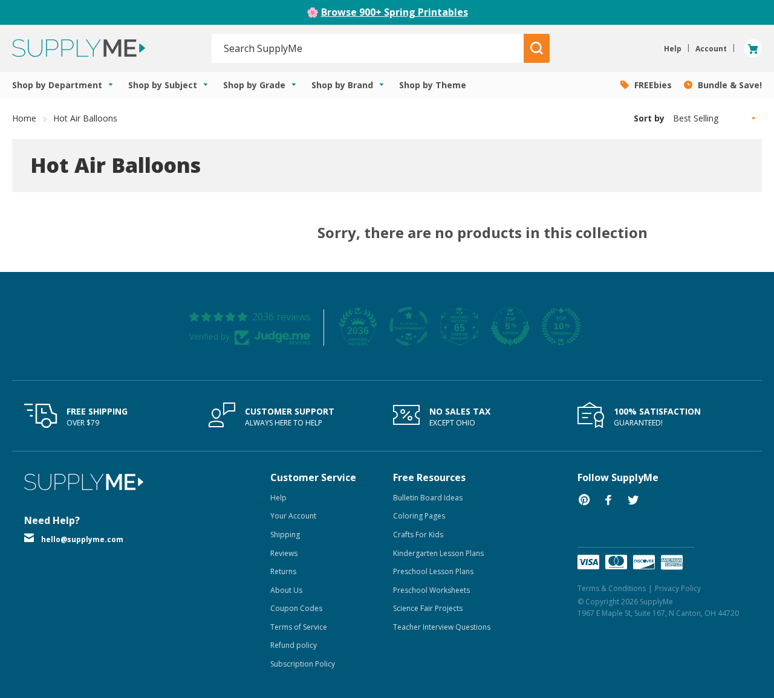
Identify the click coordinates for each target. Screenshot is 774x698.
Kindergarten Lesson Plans (438, 553)
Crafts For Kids (418, 534)
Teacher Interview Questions (441, 627)
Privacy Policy (678, 588)
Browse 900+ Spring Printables (394, 12)
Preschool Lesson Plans (433, 571)
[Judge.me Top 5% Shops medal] (510, 326)
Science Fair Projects (428, 608)
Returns (283, 571)
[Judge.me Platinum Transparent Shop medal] (408, 326)
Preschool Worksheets (431, 590)
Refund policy (293, 645)
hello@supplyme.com (82, 539)
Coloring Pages (419, 516)
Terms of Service (298, 627)
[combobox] (368, 48)
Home (24, 118)
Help (278, 498)
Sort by (649, 118)
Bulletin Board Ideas (428, 498)
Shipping (285, 534)
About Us (286, 590)
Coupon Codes (296, 608)
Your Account (293, 516)
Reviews (284, 553)
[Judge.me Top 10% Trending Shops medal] (561, 326)
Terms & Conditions (611, 588)
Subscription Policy (302, 664)
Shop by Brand (343, 85)
